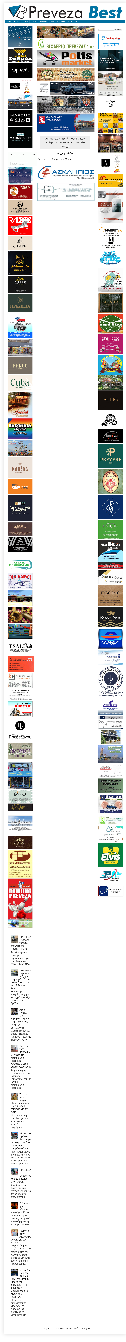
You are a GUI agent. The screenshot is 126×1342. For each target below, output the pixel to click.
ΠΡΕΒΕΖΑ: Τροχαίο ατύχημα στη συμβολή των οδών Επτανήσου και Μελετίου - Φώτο (21, 979)
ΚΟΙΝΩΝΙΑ (43, 22)
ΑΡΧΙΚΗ (8, 22)
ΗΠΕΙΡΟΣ (25, 22)
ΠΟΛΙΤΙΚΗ (34, 22)
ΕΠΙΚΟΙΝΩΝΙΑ (72, 22)
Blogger (86, 1328)
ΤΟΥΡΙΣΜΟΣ (54, 22)
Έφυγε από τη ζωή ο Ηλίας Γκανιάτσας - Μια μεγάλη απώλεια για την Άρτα (20, 1103)
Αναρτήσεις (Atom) (62, 159)
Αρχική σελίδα (65, 153)
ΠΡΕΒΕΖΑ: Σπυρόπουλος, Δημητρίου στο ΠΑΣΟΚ (21, 1175)
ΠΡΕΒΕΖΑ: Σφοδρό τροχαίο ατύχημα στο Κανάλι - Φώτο (21, 943)
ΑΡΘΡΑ (63, 22)
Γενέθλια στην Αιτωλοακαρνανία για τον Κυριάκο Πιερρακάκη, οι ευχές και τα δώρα (21, 1239)
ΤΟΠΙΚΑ (16, 22)
